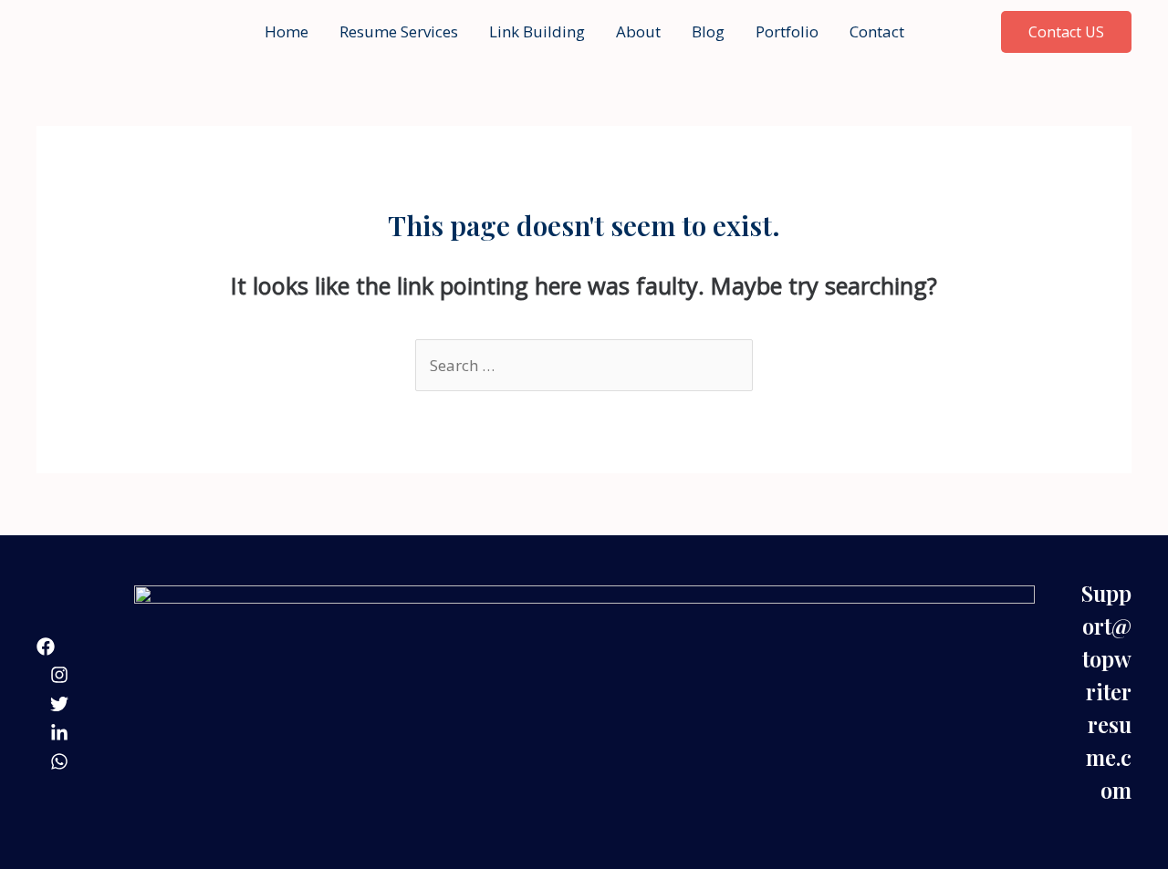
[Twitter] (59, 704)
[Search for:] (584, 365)
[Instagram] (59, 675)
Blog (708, 31)
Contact (877, 31)
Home (286, 31)
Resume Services (398, 31)
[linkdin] (59, 733)
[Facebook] (45, 646)
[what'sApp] (59, 761)
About (638, 31)
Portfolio (787, 31)
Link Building (537, 31)
